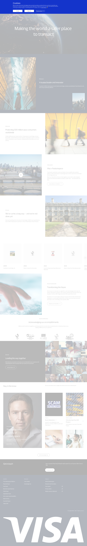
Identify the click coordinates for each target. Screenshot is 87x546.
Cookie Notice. (43, 7)
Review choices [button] (39, 11)
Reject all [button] (29, 11)
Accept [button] (17, 11)
